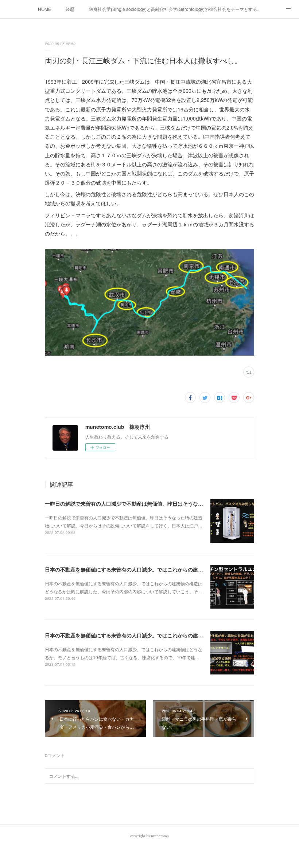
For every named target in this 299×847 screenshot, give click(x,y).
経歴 (70, 9)
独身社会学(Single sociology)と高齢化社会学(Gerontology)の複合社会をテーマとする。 (175, 9)
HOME (44, 9)
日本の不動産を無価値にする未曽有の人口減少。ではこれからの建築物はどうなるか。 (144, 635)
